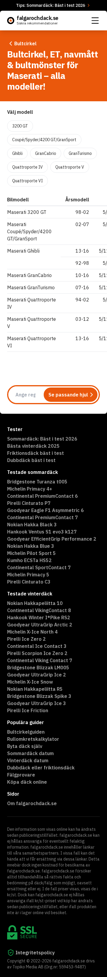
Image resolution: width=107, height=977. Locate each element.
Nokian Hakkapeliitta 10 (35, 603)
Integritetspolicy (35, 953)
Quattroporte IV (27, 167)
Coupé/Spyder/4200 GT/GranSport (44, 139)
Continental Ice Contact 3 (37, 646)
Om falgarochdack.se (32, 803)
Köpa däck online (27, 782)
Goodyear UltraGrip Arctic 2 (39, 625)
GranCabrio (45, 153)
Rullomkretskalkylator (33, 739)
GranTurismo (80, 153)
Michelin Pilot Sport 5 (31, 553)
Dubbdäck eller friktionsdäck (41, 768)
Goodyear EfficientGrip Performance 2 (51, 539)
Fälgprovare (21, 775)
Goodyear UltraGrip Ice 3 (36, 703)
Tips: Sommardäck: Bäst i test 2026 (50, 5)
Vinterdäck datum (27, 760)
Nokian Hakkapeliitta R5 (35, 689)
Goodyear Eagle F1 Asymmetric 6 (45, 510)
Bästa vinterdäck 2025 (33, 446)
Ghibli (17, 153)
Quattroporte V (69, 167)
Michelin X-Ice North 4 (32, 632)
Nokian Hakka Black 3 (32, 525)
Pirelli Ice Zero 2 (26, 639)
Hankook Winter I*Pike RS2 (38, 617)
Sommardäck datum (30, 753)
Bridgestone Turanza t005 (37, 482)
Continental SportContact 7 (39, 567)
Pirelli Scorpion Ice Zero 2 (37, 653)
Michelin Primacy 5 (28, 575)
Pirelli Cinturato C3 (29, 582)
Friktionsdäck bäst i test (35, 453)
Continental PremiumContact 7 (42, 517)
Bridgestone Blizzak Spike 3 (39, 696)
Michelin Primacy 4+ (29, 489)
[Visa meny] (95, 20)
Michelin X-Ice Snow (30, 682)
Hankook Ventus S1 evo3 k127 (42, 532)
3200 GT (20, 126)
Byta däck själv (24, 746)
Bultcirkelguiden (26, 732)
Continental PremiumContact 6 (42, 496)
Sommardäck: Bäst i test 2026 (42, 439)
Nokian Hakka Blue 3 (30, 546)
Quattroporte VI (27, 180)
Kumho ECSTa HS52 (29, 560)
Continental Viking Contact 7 (39, 660)
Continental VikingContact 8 (39, 610)
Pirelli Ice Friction (27, 710)
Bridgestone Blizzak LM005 (38, 667)
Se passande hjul (68, 395)
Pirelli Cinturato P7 (29, 503)
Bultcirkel (25, 43)
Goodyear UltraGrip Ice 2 (36, 675)
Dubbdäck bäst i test (31, 460)
